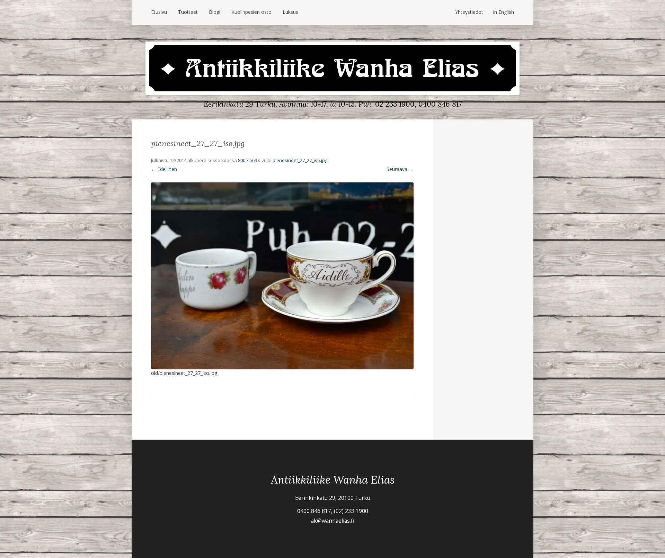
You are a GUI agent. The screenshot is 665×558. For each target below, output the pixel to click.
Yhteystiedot (469, 12)
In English (503, 12)
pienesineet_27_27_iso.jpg (300, 160)
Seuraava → (400, 169)
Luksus (290, 12)
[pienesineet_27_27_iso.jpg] (282, 275)
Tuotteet (188, 12)
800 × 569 (247, 160)
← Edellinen (164, 169)
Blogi (214, 12)
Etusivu (159, 12)
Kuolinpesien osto (251, 12)
